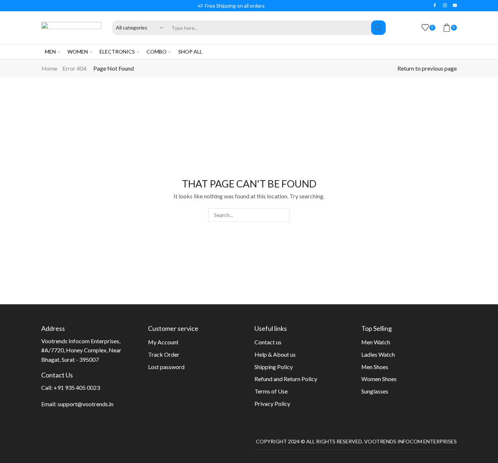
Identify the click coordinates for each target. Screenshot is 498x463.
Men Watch (375, 342)
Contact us (267, 342)
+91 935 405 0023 (77, 387)
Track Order (163, 354)
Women (77, 51)
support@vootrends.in (85, 403)
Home (49, 68)
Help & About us (275, 354)
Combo (157, 51)
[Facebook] (435, 5)
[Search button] (378, 27)
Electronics (117, 51)
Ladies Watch (378, 354)
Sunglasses (374, 391)
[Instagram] (445, 5)
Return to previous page (427, 68)
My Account (163, 342)
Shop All (190, 51)
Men (50, 51)
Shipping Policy (273, 366)
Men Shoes (374, 366)
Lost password (166, 366)
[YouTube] (455, 5)
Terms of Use (271, 391)
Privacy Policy (272, 403)
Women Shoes (379, 378)
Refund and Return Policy (285, 378)
